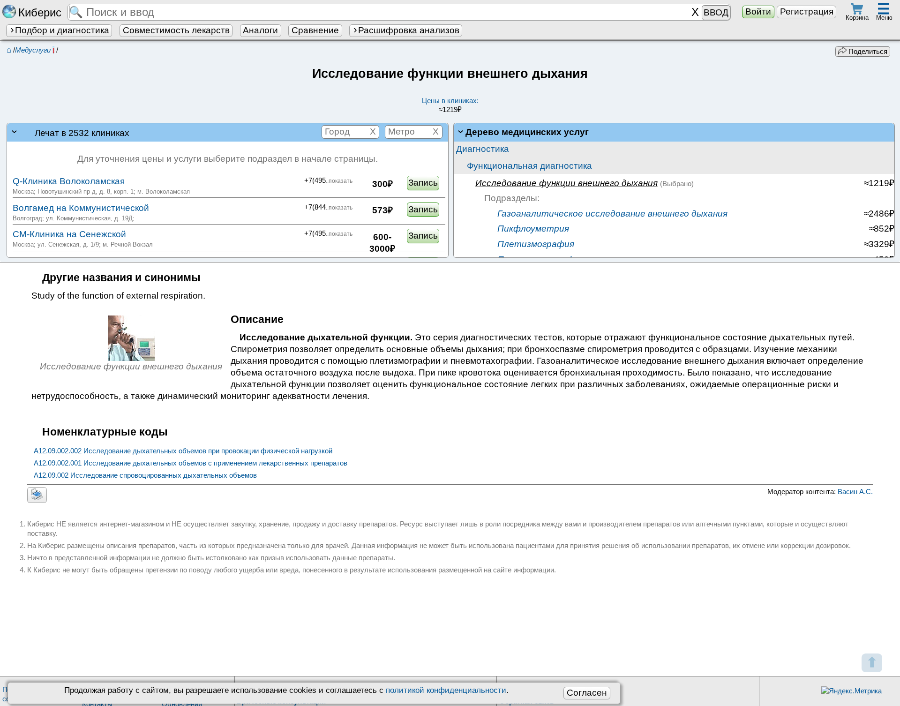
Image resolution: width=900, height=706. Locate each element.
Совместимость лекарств (176, 30)
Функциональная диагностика (529, 166)
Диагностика (482, 149)
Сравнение (315, 30)
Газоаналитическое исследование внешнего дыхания (611, 213)
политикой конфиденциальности (446, 690)
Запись (423, 183)
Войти (758, 11)
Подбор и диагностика (62, 30)
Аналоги (260, 30)
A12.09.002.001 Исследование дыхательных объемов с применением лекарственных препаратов (190, 463)
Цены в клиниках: (450, 105)
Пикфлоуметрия (532, 228)
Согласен (587, 693)
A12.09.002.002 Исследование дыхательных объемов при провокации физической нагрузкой (183, 451)
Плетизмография (534, 244)
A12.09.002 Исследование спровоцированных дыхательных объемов (145, 475)
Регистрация (806, 11)
